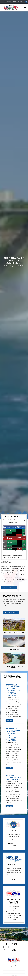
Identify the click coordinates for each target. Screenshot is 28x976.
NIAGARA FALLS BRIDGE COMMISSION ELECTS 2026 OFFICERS (14, 777)
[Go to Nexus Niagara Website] (14, 859)
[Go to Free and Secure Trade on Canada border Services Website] (14, 893)
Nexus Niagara (14, 865)
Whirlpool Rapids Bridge (14, 633)
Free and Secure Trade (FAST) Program (14, 901)
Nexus (14, 831)
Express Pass (14, 966)
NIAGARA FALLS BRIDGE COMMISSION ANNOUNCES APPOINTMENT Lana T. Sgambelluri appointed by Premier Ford (14, 690)
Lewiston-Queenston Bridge (14, 667)
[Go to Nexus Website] (14, 824)
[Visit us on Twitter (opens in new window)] (26, 2)
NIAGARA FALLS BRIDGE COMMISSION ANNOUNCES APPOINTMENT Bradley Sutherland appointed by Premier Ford (13, 734)
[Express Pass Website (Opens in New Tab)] (14, 960)
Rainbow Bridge (14, 649)
